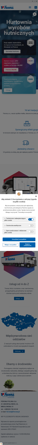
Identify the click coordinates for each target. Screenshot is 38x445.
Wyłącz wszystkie (10, 245)
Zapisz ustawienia (27, 244)
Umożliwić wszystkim (19, 239)
